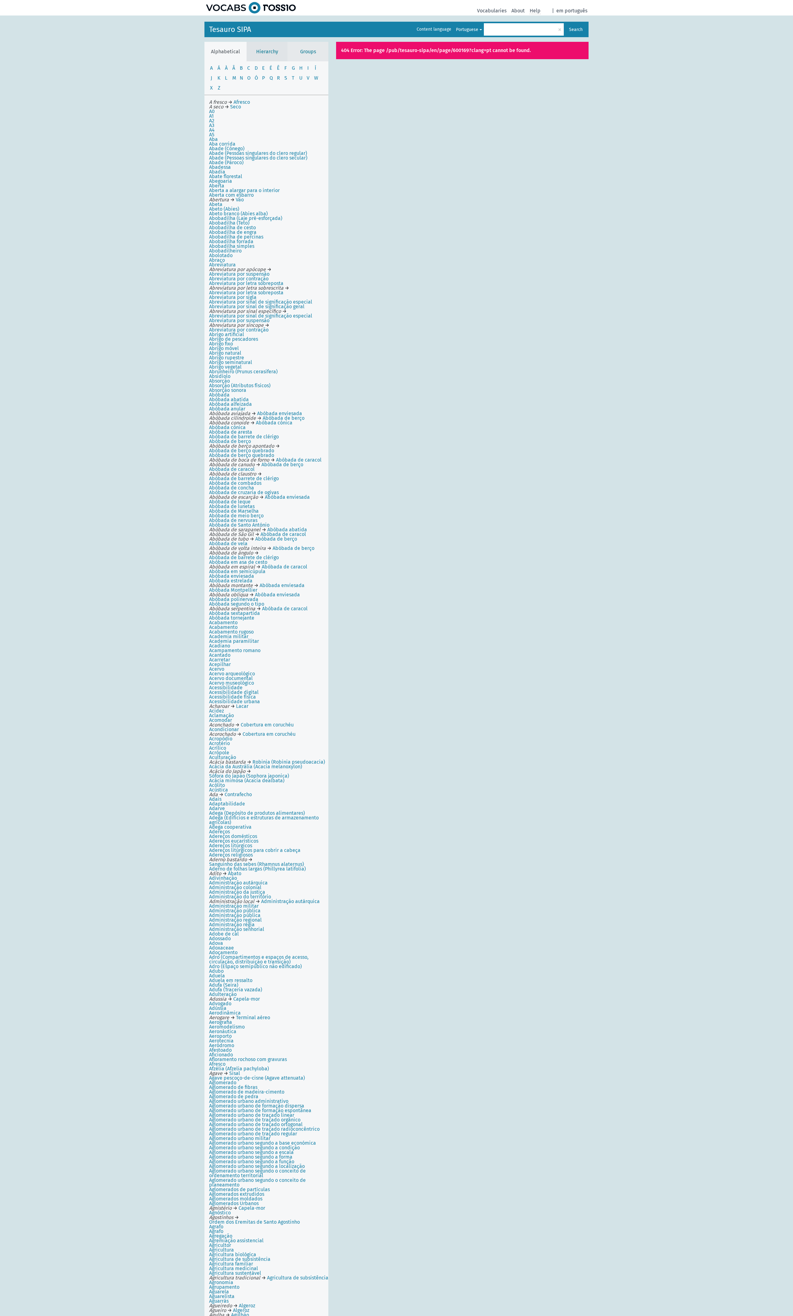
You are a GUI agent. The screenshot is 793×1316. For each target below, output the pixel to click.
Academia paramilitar (234, 641)
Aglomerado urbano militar (239, 1138)
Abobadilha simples (231, 246)
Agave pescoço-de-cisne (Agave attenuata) (257, 1078)
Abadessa (220, 167)
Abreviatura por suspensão (239, 320)
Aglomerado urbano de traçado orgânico (254, 1119)
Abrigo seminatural (230, 362)
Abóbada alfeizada (230, 404)
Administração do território (240, 896)
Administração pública (235, 910)
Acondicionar (224, 729)
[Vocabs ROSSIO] (250, 7)
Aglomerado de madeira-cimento (246, 1092)
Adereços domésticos (233, 836)
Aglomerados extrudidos (236, 1194)
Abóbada (219, 395)
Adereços (219, 831)
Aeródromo (221, 1045)
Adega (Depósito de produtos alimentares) (257, 813)
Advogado (220, 1003)
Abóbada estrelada (230, 580)
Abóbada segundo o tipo (236, 604)
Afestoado (220, 1050)
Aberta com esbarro (231, 195)
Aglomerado (222, 1082)
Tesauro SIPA (230, 29)
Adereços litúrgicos (230, 845)
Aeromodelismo (227, 1026)
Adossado (220, 938)
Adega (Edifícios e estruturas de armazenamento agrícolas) (264, 820)
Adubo (216, 971)
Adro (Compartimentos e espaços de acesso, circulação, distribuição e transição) (259, 959)
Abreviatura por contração (239, 278)
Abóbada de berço (230, 441)
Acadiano (219, 645)
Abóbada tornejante (231, 618)
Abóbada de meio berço (236, 515)
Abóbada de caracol (232, 469)
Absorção (219, 381)
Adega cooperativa (230, 827)
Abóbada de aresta (230, 432)
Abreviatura (222, 264)
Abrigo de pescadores (233, 339)
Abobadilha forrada (231, 241)
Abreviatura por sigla (232, 297)
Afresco (217, 1064)
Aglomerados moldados (235, 1198)
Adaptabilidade (227, 803)
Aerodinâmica (225, 1013)
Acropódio (220, 738)
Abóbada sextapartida (234, 613)
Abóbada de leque (230, 501)
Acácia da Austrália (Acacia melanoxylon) (255, 766)
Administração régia (232, 924)
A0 (212, 111)
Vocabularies (491, 11)
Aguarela (219, 1291)
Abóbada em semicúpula (237, 571)
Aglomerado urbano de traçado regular (253, 1133)
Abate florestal (225, 176)
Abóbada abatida (229, 399)
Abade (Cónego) (226, 148)
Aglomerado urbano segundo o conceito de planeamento (257, 1182)
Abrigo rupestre (226, 357)
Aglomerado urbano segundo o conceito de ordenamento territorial (257, 1173)
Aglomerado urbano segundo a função (251, 1161)
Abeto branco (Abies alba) (238, 213)
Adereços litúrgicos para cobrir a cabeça (254, 850)
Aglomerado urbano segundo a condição (254, 1147)
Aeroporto (220, 1036)
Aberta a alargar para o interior (244, 190)
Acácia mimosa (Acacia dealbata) (246, 780)
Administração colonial (235, 887)
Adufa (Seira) (223, 985)
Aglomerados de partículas (239, 1189)
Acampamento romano (235, 650)
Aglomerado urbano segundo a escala (251, 1152)
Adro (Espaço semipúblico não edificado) (255, 966)
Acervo (216, 669)
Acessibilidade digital (234, 692)
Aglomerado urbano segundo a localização (257, 1166)
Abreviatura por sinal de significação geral (256, 306)
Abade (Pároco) (226, 162)
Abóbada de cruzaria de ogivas (244, 492)
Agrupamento (224, 1287)
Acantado (219, 655)
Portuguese (467, 29)
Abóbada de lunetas (232, 506)
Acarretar (219, 659)
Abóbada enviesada (231, 576)
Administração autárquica (238, 882)
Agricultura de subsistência (239, 1259)
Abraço (217, 260)
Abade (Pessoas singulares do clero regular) (258, 153)
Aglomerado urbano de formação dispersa (256, 1105)
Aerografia (220, 1022)
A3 (211, 125)
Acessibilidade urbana (234, 701)
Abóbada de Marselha (234, 511)
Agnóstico (220, 1212)
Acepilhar (220, 664)
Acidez (216, 710)
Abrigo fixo (221, 343)
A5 (211, 134)
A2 (211, 120)
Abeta (215, 204)
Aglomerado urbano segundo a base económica (262, 1143)
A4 (212, 130)
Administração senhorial (236, 929)
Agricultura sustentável (235, 1273)
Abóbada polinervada (233, 599)
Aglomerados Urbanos (234, 1203)
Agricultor (220, 1245)
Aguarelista (221, 1296)
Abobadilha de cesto (232, 227)
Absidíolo (219, 376)
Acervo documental (231, 678)
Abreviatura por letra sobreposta (246, 283)
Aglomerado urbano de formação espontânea (260, 1110)
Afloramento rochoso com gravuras (248, 1059)
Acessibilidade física (232, 697)
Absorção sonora (227, 390)
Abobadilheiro (225, 250)
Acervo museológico (231, 683)
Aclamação (221, 715)
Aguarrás (219, 1301)
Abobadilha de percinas (236, 237)
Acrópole (219, 752)
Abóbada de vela (228, 543)
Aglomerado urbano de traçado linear (251, 1115)
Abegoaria (220, 181)
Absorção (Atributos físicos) (239, 385)
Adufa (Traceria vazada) (235, 989)
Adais (215, 799)
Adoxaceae (221, 947)
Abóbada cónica (227, 427)
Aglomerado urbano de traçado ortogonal (256, 1124)
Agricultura (221, 1250)
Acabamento (223, 622)
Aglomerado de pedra (233, 1096)
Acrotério (219, 743)
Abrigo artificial (226, 334)
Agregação (220, 1236)
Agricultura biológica (232, 1254)
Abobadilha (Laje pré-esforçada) (245, 218)
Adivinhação (223, 878)
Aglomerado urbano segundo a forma (250, 1157)
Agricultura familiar (231, 1263)
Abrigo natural (225, 353)
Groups (308, 52)
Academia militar (228, 636)
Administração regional (235, 920)
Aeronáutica (222, 1031)
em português (571, 11)
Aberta (216, 185)
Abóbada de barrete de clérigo (244, 436)
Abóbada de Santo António (239, 525)
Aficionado (221, 1054)
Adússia (217, 1008)
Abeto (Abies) (224, 209)
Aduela (217, 975)
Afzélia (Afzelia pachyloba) (239, 1068)
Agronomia (221, 1282)
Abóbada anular (227, 408)
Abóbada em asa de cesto (238, 562)
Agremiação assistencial (236, 1240)
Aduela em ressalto (230, 980)
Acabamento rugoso (231, 631)
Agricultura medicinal (233, 1268)
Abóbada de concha (231, 487)
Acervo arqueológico (232, 673)
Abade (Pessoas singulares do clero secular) (258, 158)
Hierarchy (267, 52)
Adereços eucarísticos (233, 841)
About (518, 11)
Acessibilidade (226, 687)
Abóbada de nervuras (233, 520)
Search (576, 29)
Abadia (217, 171)
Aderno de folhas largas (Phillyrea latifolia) (257, 868)
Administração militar (234, 906)
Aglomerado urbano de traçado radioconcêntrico (264, 1129)
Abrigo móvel (224, 348)
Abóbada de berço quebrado (241, 455)
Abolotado (221, 255)
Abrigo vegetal (225, 367)
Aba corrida (222, 144)
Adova (216, 943)
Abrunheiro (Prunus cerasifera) (243, 371)
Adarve (217, 808)
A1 (211, 116)
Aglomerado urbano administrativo (248, 1101)
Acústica (218, 789)
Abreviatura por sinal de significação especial (260, 302)
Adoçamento (223, 952)
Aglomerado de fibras (233, 1087)
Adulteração (223, 994)
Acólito (217, 785)
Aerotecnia (221, 1040)
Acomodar (220, 720)
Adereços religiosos (231, 855)
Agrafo (216, 1226)
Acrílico (217, 748)
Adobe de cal (224, 934)
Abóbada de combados (235, 483)
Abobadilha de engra (232, 232)
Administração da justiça (237, 892)
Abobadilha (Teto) (229, 223)
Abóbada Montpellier (233, 590)
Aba (213, 139)
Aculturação (222, 757)
